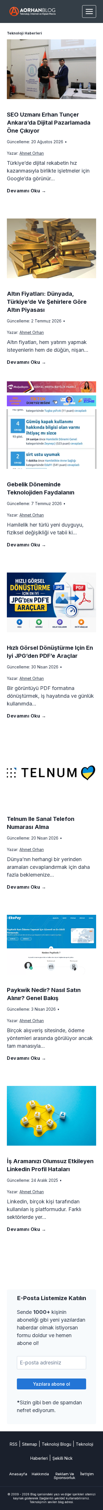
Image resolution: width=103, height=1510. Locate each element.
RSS (13, 1444)
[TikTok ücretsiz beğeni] (51, 401)
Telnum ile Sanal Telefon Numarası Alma (40, 822)
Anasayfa (18, 1474)
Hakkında (40, 1474)
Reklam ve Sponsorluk (64, 1476)
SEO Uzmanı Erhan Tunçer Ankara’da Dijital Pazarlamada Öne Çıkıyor (48, 122)
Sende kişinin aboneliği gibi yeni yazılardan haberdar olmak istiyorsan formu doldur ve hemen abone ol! (51, 1327)
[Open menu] (89, 11)
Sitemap (29, 1444)
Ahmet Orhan (31, 153)
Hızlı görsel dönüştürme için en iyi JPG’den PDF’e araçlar (50, 651)
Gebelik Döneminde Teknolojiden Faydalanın (40, 488)
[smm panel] (51, 387)
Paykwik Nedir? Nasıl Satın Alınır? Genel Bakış (44, 994)
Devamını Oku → (27, 193)
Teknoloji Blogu (56, 1444)
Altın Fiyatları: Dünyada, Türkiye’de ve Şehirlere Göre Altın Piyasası (47, 301)
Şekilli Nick (62, 1458)
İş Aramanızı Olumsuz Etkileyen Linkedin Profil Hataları (50, 1165)
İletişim (87, 1474)
